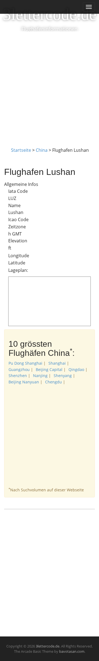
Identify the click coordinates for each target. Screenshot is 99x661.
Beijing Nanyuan (24, 381)
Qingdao (76, 369)
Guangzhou (19, 369)
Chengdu (53, 381)
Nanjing (40, 375)
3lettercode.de (50, 14)
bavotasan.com (71, 651)
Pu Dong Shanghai (25, 363)
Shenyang (63, 375)
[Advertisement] (49, 83)
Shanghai (57, 363)
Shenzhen (18, 375)
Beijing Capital (49, 369)
